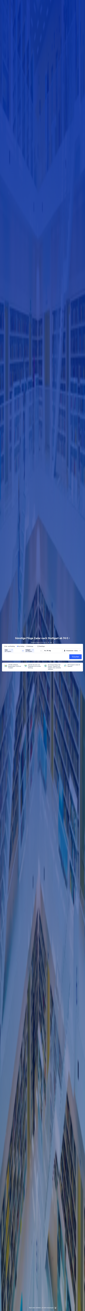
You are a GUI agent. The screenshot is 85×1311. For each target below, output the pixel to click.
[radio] (9, 646)
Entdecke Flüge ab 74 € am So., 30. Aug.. (41, 642)
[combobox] (14, 651)
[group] (13, 650)
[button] (68, 2)
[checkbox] (41, 646)
